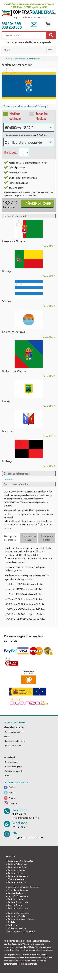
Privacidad (21, 741)
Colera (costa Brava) (14, 332)
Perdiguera (8, 271)
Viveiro (6, 301)
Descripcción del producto (10, 538)
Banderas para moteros (17, 882)
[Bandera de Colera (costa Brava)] (28, 319)
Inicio (10, 58)
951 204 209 (11, 23)
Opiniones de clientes (47, 538)
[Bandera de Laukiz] (28, 389)
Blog (7, 775)
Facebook (12, 787)
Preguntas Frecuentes (14, 727)
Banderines (34, 887)
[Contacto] (34, 24)
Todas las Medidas (42, 115)
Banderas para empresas (18, 908)
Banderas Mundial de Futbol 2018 (21, 931)
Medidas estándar (15, 115)
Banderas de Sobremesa (18, 876)
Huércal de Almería (13, 241)
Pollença (7, 461)
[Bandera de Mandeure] (28, 419)
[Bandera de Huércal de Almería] (28, 229)
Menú (7, 50)
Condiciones (10, 741)
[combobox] (28, 127)
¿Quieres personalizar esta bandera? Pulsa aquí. (25, 106)
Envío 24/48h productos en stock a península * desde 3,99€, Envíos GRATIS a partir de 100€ (29, 5)
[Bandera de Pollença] (28, 449)
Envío (7, 736)
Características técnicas (29, 538)
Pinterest (12, 797)
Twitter (11, 792)
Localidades (19, 58)
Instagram (12, 803)
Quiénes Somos (11, 762)
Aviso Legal (10, 757)
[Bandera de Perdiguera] (28, 259)
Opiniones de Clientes (14, 731)
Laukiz (6, 401)
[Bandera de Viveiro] (28, 289)
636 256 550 (12, 27)
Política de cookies (13, 745)
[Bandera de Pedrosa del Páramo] (28, 354)
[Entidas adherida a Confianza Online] (28, 676)
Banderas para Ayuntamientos (20, 860)
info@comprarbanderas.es (28, 837)
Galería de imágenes (13, 766)
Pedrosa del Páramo (14, 371)
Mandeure (8, 431)
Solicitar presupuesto (14, 771)
